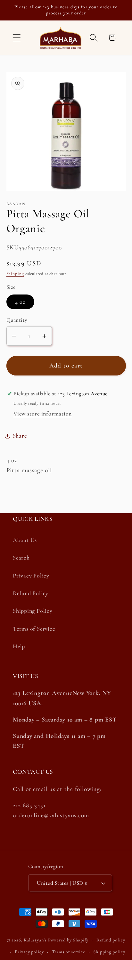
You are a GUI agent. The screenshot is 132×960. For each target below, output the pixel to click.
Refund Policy (30, 593)
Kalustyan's (35, 940)
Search (21, 557)
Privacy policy (29, 952)
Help (19, 646)
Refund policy (110, 940)
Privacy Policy (31, 575)
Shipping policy (109, 952)
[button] (16, 37)
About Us (25, 540)
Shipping (15, 273)
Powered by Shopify (68, 940)
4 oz (20, 301)
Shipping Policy (33, 610)
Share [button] (20, 435)
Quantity (16, 320)
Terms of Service (34, 628)
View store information (42, 413)
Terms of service (69, 952)
